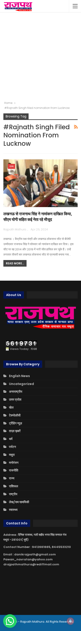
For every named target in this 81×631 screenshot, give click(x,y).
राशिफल (13, 486)
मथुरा (12, 454)
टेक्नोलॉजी (14, 415)
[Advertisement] (40, 56)
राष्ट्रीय (13, 494)
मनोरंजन (13, 462)
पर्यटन (12, 447)
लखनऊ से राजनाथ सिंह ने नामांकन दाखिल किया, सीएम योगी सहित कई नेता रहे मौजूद (37, 216)
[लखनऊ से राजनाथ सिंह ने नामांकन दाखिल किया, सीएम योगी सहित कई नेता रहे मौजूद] (40, 183)
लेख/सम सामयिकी (19, 502)
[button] (10, 621)
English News (19, 376)
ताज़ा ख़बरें (14, 431)
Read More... (15, 263)
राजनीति (13, 470)
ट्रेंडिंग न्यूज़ (15, 423)
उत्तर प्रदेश (15, 399)
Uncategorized (21, 384)
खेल (11, 407)
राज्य (11, 166)
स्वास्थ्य (13, 509)
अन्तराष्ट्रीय (15, 391)
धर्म (10, 439)
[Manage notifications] (70, 621)
